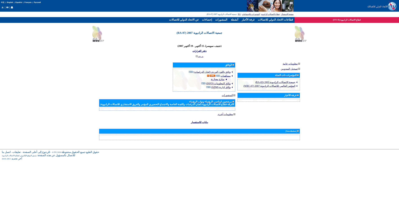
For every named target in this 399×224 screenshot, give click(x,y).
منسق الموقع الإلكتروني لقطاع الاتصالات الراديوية (19, 155)
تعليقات (16, 152)
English (10, 2)
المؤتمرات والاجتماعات (251, 14)
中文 (3, 2)
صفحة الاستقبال (287, 14)
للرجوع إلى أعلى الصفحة (36, 152)
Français (27, 2)
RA (239, 14)
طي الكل (200, 56)
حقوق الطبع (92, 152)
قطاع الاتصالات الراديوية (270, 14)
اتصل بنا (6, 152)
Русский (37, 2)
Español (18, 2)
